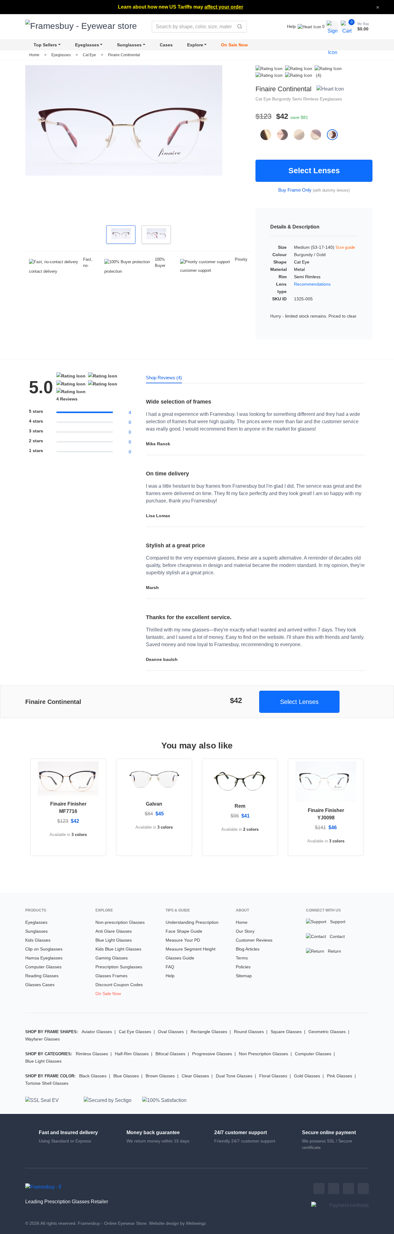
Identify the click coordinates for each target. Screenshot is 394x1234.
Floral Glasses (273, 1075)
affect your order (223, 7)
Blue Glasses (126, 1075)
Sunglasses (129, 44)
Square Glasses (286, 1031)
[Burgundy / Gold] (335, 134)
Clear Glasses (195, 1075)
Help (291, 26)
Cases (166, 44)
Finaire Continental (124, 55)
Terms (242, 957)
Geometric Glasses (327, 1031)
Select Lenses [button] (299, 701)
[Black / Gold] (268, 134)
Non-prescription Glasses (120, 922)
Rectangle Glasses (209, 1031)
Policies (243, 966)
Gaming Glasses (111, 957)
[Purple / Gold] (318, 134)
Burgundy (282, 98)
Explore (195, 44)
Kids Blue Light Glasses (118, 949)
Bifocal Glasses (170, 1053)
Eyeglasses (87, 44)
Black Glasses (93, 1075)
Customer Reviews (254, 940)
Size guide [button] (345, 247)
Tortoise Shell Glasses (46, 1083)
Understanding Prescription (192, 922)
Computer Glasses (43, 966)
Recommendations (312, 284)
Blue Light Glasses (113, 940)
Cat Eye (90, 55)
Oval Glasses (171, 1031)
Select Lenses (314, 170)
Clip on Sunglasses (43, 949)
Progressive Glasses (212, 1053)
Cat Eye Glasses (135, 1031)
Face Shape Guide (184, 931)
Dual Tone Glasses (234, 1075)
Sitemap (244, 975)
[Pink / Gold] (302, 134)
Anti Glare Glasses (113, 931)
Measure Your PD (183, 940)
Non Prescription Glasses (263, 1053)
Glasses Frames (111, 975)
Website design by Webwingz (177, 1223)
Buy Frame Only (295, 190)
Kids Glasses (37, 940)
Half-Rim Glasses (132, 1053)
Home (34, 55)
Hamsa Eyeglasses (43, 957)
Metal (299, 269)
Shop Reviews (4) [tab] (164, 377)
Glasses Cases (39, 984)
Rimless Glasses (92, 1053)
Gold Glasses (307, 1075)
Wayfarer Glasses (42, 1039)
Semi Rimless (306, 98)
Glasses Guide (180, 957)
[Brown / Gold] (285, 134)
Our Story (245, 931)
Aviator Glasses (97, 1031)
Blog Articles (247, 949)
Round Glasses (249, 1031)
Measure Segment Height (190, 949)
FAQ (170, 966)
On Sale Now (234, 44)
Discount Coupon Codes (119, 984)
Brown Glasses (160, 1075)
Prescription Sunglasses (118, 966)
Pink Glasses (339, 1075)
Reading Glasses (41, 975)
